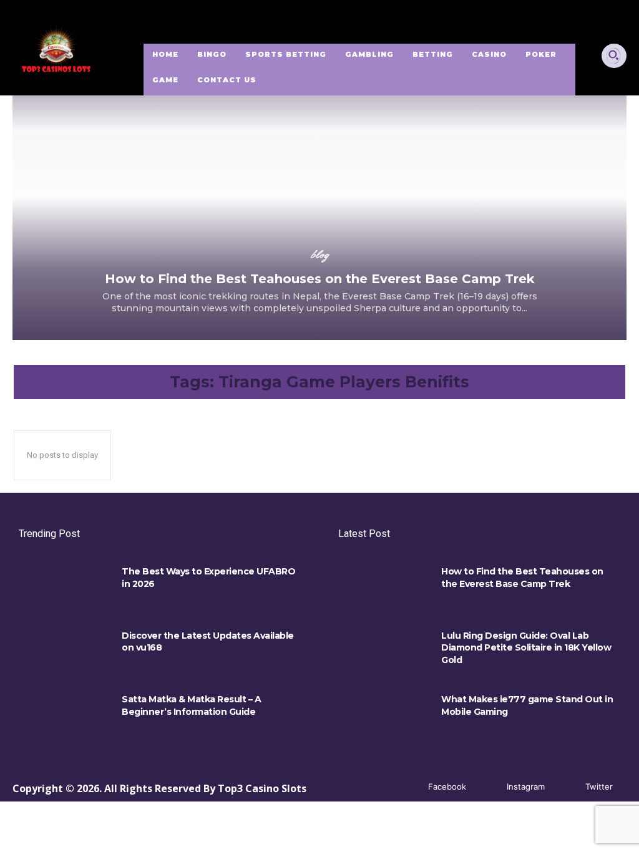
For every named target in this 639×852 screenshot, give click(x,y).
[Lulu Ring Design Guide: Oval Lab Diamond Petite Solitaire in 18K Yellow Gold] (383, 649)
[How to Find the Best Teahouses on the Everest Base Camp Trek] (319, 184)
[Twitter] (567, 787)
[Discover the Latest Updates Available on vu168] (63, 649)
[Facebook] (410, 787)
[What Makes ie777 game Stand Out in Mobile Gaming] (383, 713)
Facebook (447, 786)
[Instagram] (488, 787)
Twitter (599, 786)
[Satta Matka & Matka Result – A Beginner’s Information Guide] (63, 713)
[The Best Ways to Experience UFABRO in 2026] (63, 585)
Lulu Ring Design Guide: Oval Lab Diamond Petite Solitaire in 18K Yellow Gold (526, 648)
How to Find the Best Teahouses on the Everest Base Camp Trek (320, 278)
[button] (613, 55)
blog (320, 254)
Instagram (526, 786)
